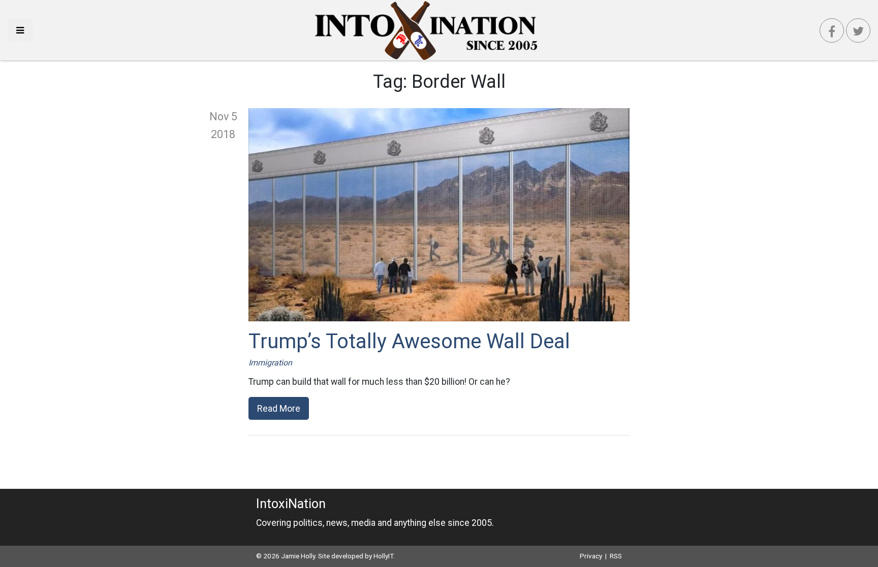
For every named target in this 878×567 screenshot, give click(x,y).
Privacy (591, 556)
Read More (278, 408)
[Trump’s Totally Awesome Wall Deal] (439, 214)
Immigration (270, 363)
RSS (616, 556)
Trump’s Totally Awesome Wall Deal (409, 341)
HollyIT (383, 556)
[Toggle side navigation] (20, 30)
